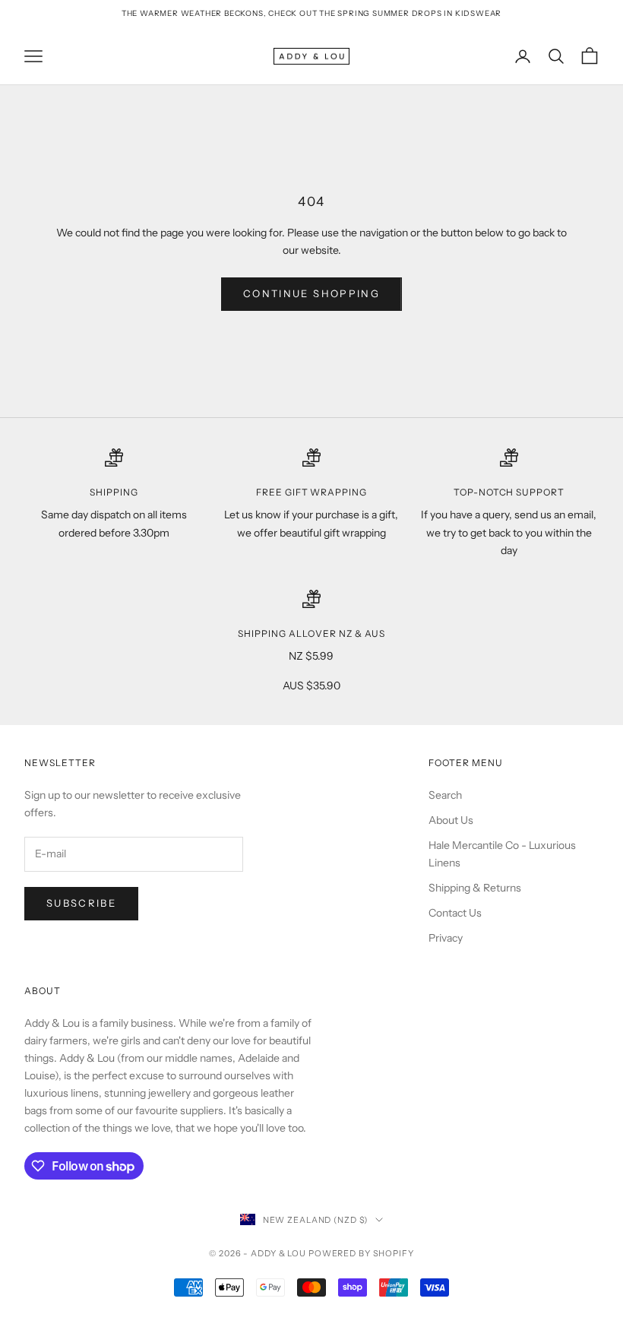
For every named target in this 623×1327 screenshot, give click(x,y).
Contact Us (455, 913)
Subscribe (81, 903)
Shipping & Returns (475, 888)
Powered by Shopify (361, 1253)
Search (445, 795)
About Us (451, 820)
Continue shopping (311, 293)
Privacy (446, 938)
